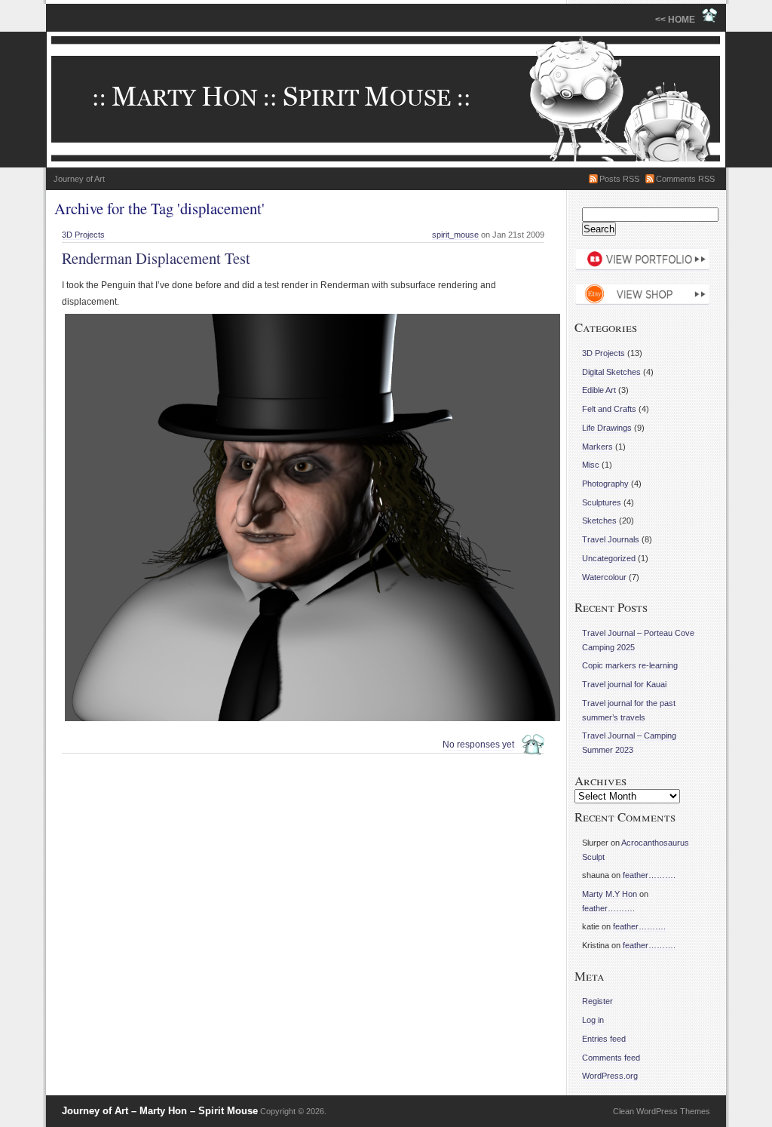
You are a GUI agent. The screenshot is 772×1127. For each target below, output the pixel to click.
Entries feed (604, 1038)
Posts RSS (619, 178)
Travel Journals (610, 539)
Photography (605, 483)
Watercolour (604, 577)
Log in (593, 1019)
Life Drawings (607, 427)
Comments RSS (685, 178)
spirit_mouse (455, 234)
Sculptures (601, 502)
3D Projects (83, 234)
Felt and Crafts (609, 408)
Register (597, 1001)
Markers (597, 446)
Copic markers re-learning (630, 665)
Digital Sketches (611, 371)
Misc (590, 464)
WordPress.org (610, 1075)
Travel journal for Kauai (624, 684)
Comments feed (611, 1057)
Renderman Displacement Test (156, 258)
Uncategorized (609, 558)
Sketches (599, 520)
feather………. (649, 875)
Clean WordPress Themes (661, 1111)
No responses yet (478, 744)
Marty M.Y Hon (609, 893)
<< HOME (678, 19)
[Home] (386, 99)
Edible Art (599, 390)
